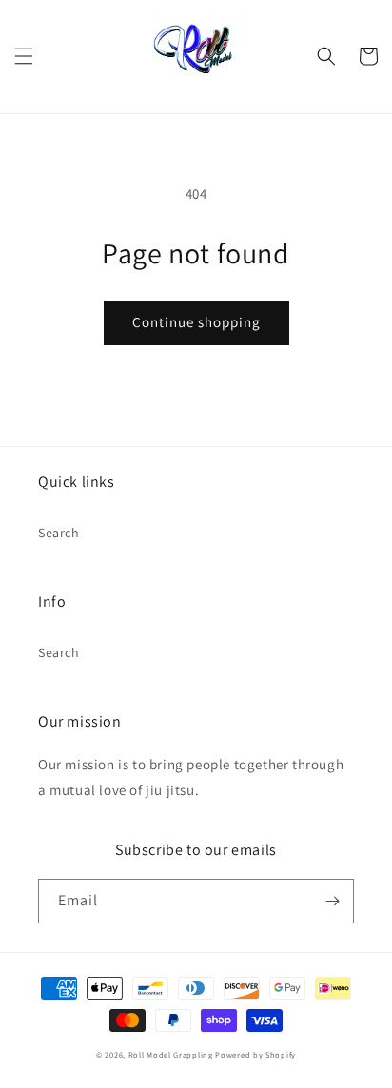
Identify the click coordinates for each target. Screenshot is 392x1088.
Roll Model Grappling (170, 1054)
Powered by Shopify (255, 1054)
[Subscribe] (332, 901)
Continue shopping (196, 322)
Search (59, 532)
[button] (24, 56)
